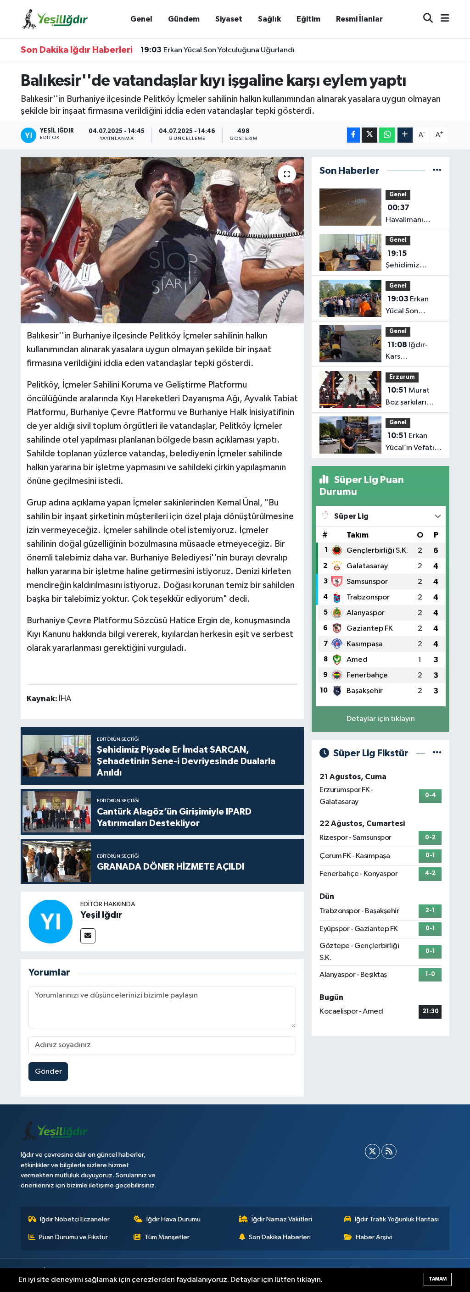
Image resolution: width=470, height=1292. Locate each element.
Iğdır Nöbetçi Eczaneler (75, 1219)
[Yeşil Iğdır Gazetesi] (55, 18)
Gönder (48, 1072)
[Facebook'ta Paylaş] (353, 135)
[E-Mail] (87, 935)
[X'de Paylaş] (369, 135)
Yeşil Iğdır (101, 915)
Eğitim (308, 19)
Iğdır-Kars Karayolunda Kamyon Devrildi (413, 352)
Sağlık (269, 19)
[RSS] (389, 1151)
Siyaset (228, 19)
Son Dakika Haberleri (280, 1237)
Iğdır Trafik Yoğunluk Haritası (397, 1219)
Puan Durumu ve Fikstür (73, 1237)
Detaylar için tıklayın (381, 719)
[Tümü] (437, 171)
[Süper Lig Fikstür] (437, 753)
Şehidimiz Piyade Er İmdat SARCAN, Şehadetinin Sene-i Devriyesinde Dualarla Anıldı (412, 261)
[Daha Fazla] (405, 135)
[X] (372, 1151)
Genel (141, 19)
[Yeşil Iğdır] (50, 921)
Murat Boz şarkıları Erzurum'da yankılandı (408, 397)
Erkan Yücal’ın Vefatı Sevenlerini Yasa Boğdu (413, 443)
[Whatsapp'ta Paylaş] (387, 135)
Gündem (184, 19)
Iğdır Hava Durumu (173, 1219)
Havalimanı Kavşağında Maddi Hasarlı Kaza (409, 215)
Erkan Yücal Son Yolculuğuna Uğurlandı (217, 50)
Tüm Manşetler (167, 1237)
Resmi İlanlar (359, 19)
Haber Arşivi (374, 1237)
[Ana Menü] (441, 19)
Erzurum (402, 377)
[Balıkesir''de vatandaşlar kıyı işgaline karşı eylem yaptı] (162, 240)
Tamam (438, 1278)
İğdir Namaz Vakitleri (282, 1219)
